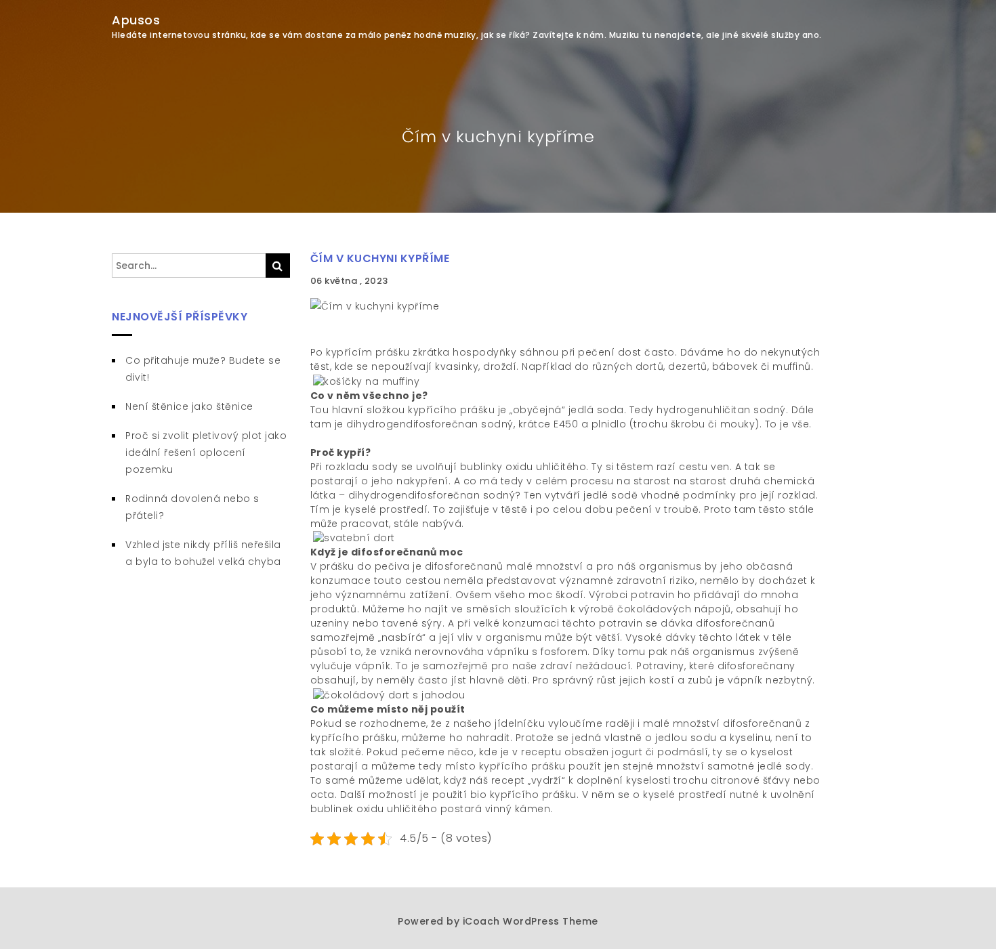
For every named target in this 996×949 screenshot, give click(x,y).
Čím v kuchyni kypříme (380, 258)
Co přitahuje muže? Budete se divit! (203, 369)
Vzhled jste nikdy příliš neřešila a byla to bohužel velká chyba (203, 553)
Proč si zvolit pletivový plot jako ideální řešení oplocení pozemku (206, 452)
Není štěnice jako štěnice (189, 406)
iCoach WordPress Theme (530, 921)
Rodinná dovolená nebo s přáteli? (192, 507)
